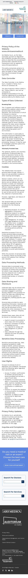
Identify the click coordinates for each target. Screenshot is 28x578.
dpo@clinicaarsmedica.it (18, 439)
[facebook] (3, 570)
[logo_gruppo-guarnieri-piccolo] (22, 7)
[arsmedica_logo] (8, 8)
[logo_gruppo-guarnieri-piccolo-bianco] (7, 557)
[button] (18, 3)
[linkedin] (12, 570)
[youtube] (9, 570)
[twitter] (6, 570)
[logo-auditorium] (12, 517)
